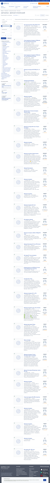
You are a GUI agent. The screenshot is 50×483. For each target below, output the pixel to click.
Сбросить (9, 38)
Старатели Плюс (45, 185)
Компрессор (5, 55)
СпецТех (44, 345)
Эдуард (44, 402)
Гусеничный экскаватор (7, 51)
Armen (45, 173)
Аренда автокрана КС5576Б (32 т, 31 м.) (32, 70)
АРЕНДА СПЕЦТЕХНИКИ (45, 86)
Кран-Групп (45, 158)
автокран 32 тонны (28, 278)
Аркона (44, 375)
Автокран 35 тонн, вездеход (30, 255)
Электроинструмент (6, 71)
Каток (4, 54)
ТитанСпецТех (44, 224)
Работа (48, 6)
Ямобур (4, 72)
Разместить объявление (43, 3)
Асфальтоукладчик (6, 46)
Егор (45, 272)
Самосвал (4, 62)
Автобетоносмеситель (6, 42)
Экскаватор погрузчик (6, 70)
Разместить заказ (34, 3)
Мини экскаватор (6, 57)
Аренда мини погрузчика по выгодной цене (6, 99)
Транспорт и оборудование (21, 474)
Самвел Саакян (44, 74)
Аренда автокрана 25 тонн (30, 205)
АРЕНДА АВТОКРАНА (29, 81)
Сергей (45, 45)
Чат (30, 0)
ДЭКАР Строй (44, 428)
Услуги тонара (4, 92)
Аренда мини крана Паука (29, 324)
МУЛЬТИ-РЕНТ (45, 116)
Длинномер (5, 52)
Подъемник (4, 60)
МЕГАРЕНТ (45, 359)
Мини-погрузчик (5, 58)
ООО (45, 131)
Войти (47, 0)
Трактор (4, 65)
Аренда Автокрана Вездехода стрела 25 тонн (32, 371)
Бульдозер (4, 48)
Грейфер (4, 50)
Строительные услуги (17, 7)
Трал (3, 66)
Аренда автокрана (28, 96)
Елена (45, 443)
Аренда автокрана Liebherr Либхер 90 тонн (32, 233)
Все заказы (31, 474)
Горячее (43, 0)
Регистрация (31, 468)
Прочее (4, 61)
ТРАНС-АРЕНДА (44, 414)
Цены (30, 470)
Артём (45, 386)
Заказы (33, 0)
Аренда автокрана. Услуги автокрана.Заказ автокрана (30, 355)
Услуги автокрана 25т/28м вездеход (32, 397)
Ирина (45, 260)
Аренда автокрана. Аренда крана (31, 153)
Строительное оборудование (5, 64)
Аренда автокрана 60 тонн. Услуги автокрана (31, 127)
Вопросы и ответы (32, 475)
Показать (3, 38)
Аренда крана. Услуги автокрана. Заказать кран (31, 111)
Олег (45, 29)
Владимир (45, 249)
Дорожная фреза (5, 53)
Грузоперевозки (11, 6)
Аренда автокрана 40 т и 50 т (30, 293)
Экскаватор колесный (6, 68)
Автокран (4, 45)
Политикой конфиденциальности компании (10, 480)
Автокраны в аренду (28, 219)
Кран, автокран (27, 340)
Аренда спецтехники (3, 7)
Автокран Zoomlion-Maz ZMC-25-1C (32, 24)
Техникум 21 (45, 329)
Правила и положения (33, 471)
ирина (45, 283)
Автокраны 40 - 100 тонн (29, 449)
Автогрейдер (5, 44)
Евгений (44, 454)
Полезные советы (32, 472)
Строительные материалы (25, 7)
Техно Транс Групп (45, 313)
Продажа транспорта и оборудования (37, 7)
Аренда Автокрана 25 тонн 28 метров (32, 244)
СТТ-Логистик (45, 210)
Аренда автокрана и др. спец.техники (32, 307)
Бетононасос (5, 47)
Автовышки (4, 43)
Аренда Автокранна (28, 168)
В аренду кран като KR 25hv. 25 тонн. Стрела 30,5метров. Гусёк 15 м (32, 268)
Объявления (37, 0)
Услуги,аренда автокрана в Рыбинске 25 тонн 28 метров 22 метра (32, 41)
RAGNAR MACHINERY (44, 102)
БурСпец (44, 298)
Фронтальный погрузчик (7, 67)
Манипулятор (5, 56)
